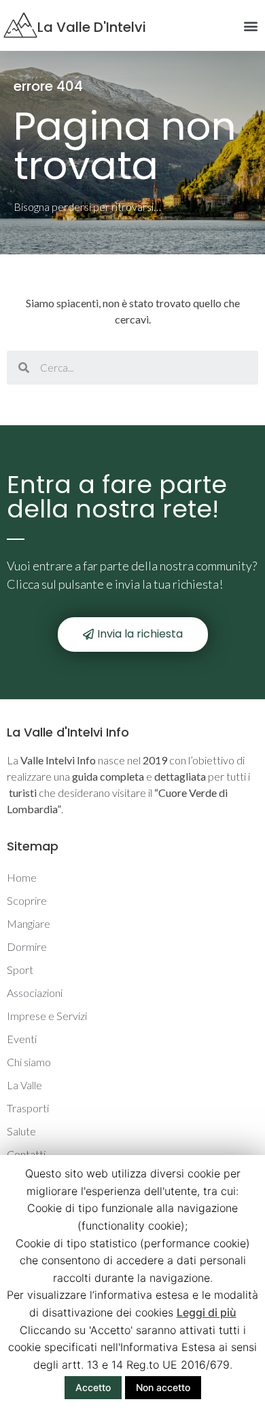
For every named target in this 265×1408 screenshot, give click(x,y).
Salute (21, 1131)
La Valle (24, 1084)
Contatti (26, 1154)
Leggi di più (206, 1312)
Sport (20, 969)
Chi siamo (29, 1061)
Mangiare (28, 923)
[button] (133, 634)
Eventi (22, 1038)
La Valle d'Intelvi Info (68, 732)
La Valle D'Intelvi (91, 27)
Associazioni (35, 992)
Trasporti (28, 1107)
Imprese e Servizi (47, 1015)
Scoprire (27, 900)
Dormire (27, 946)
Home (22, 877)
